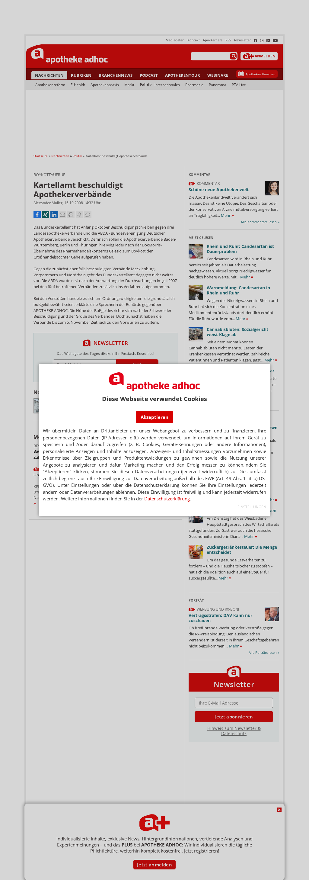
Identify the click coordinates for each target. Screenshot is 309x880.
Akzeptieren (154, 417)
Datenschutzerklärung (167, 499)
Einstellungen (251, 506)
